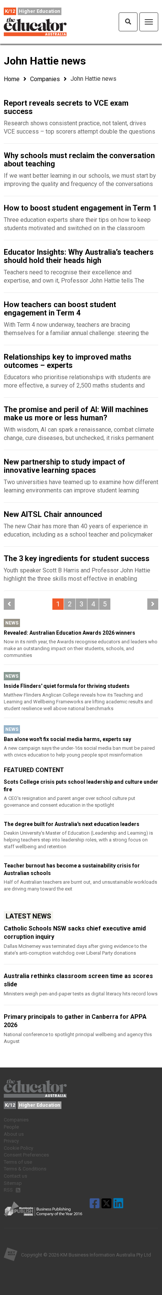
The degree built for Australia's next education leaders (71, 824)
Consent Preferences (26, 1155)
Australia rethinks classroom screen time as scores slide (78, 980)
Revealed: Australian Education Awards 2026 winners (69, 633)
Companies (45, 79)
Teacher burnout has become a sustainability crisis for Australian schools (72, 869)
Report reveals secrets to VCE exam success (66, 107)
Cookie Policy (18, 1148)
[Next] (152, 604)
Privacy (11, 1141)
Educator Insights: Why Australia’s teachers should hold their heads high (79, 256)
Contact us (15, 1176)
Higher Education (39, 11)
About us (14, 1134)
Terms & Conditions (25, 1169)
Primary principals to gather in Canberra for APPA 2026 (75, 1021)
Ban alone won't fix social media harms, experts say (67, 739)
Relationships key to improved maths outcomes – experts (67, 361)
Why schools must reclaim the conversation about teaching (79, 159)
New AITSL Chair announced (53, 514)
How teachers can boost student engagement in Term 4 (60, 308)
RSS (9, 1190)
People (11, 1127)
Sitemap (13, 1183)
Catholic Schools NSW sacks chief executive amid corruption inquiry (75, 932)
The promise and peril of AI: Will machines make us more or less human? (76, 413)
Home (12, 79)
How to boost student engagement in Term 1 (80, 208)
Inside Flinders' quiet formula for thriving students (67, 686)
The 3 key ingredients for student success (77, 558)
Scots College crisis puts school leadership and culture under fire (81, 785)
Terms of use (18, 1162)
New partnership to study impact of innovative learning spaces (64, 466)
